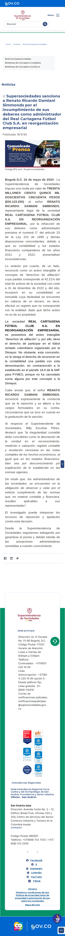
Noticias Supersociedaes (18, 59)
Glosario (32, 889)
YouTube (36, 876)
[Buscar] (45, 24)
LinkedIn (36, 872)
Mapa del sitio (32, 905)
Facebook (36, 860)
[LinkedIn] (11, 558)
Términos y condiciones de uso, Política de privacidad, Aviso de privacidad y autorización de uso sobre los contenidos (32, 896)
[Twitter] (17, 558)
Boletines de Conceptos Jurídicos (22, 67)
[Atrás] (4, 96)
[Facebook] (5, 558)
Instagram (36, 868)
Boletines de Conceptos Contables (23, 63)
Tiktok (37, 881)
